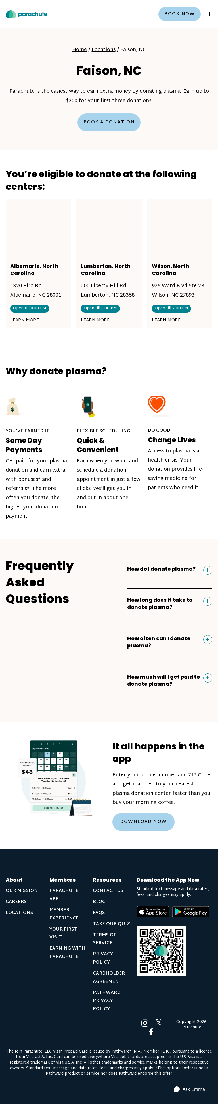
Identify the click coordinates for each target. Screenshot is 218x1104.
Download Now (143, 822)
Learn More (24, 320)
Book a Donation (109, 122)
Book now (179, 14)
